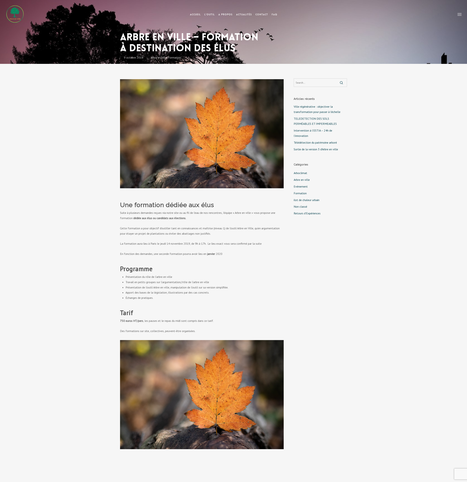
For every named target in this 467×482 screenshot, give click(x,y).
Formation (174, 57)
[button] (459, 14)
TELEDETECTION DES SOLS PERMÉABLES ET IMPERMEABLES (315, 121)
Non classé (300, 206)
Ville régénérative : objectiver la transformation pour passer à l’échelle (317, 109)
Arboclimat (300, 173)
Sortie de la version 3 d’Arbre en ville (316, 149)
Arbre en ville (159, 57)
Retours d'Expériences (307, 213)
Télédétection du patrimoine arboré (315, 142)
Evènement (301, 186)
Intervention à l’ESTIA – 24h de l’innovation (313, 133)
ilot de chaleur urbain (306, 200)
